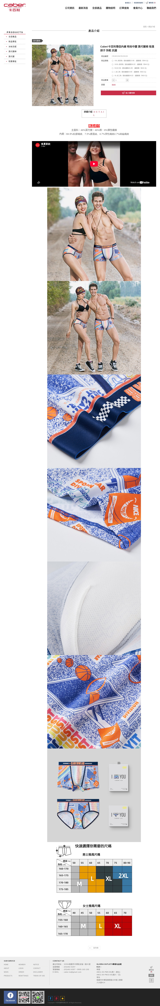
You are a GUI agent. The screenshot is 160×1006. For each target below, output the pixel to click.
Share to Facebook (50, 998)
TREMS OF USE (39, 976)
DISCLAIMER (38, 972)
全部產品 (13, 37)
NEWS (6, 972)
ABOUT (6, 968)
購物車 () (152, 3)
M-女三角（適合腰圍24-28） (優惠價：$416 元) (131, 68)
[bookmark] (62, 998)
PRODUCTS (8, 976)
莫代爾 (12, 57)
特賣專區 (13, 61)
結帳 (151, 975)
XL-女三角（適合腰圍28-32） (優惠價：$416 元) (131, 75)
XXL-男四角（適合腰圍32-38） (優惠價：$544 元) (131, 60)
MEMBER (22, 964)
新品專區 (13, 42)
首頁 (145, 27)
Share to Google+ (56, 998)
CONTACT (36, 968)
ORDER (21, 972)
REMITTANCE (23, 976)
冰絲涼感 (13, 47)
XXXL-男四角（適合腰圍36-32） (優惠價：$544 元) (132, 64)
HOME (6, 964)
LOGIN (21, 968)
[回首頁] (15, 7)
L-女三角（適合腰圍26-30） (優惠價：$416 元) (130, 72)
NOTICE (36, 964)
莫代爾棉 (13, 51)
